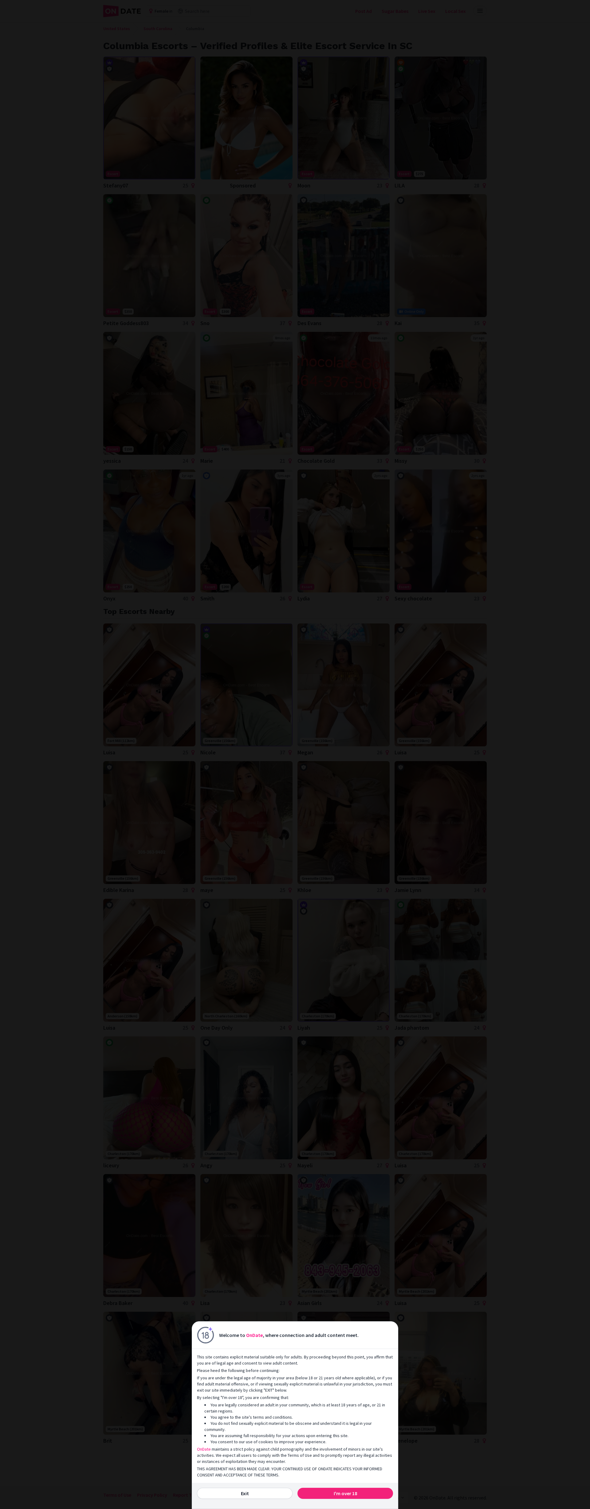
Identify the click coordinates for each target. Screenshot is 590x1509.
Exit (245, 1493)
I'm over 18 (345, 1493)
